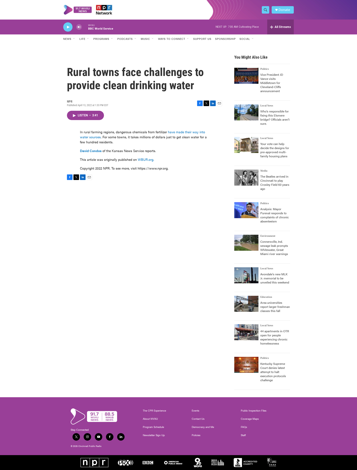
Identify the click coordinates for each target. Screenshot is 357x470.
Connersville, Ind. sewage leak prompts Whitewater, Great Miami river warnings (274, 247)
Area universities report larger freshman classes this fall (275, 306)
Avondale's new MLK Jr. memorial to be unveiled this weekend (274, 278)
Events (195, 410)
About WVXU (150, 418)
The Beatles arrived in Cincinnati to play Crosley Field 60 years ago (274, 182)
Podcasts (125, 39)
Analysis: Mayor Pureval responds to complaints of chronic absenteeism (274, 215)
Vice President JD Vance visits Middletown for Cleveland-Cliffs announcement (271, 82)
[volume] (79, 27)
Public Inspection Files (253, 410)
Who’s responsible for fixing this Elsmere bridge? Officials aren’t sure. (275, 117)
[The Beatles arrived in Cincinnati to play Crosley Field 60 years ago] (246, 178)
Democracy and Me (203, 427)
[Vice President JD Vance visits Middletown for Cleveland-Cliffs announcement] (246, 76)
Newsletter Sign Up (154, 435)
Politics (264, 69)
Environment (267, 236)
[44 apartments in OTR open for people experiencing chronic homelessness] (246, 332)
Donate (284, 10)
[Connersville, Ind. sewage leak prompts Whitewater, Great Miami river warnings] (246, 243)
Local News (266, 105)
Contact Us (198, 418)
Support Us (202, 39)
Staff (243, 435)
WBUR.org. (146, 159)
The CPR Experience (154, 410)
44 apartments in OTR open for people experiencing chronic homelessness (274, 337)
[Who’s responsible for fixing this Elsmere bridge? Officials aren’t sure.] (246, 112)
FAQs (244, 427)
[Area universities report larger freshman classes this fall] (246, 304)
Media (263, 170)
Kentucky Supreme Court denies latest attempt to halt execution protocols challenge (273, 371)
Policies (196, 435)
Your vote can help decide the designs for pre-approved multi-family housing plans (274, 150)
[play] (68, 27)
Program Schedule (153, 427)
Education (266, 297)
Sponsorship (225, 39)
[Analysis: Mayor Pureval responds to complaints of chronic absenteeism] (246, 210)
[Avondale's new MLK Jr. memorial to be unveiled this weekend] (246, 275)
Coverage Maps (250, 418)
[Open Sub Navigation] (74, 38)
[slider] (85, 27)
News (67, 39)
